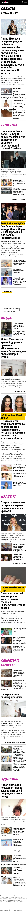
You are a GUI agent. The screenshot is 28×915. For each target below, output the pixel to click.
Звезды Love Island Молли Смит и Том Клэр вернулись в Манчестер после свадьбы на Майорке (19, 114)
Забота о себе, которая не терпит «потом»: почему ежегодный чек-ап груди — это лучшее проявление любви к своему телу (13, 882)
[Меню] (25, 2)
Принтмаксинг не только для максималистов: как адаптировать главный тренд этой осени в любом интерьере (13, 685)
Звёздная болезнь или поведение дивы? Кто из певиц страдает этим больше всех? (19, 281)
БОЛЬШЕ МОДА (19, 391)
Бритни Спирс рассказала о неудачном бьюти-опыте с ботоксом (19, 557)
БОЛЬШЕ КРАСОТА (18, 564)
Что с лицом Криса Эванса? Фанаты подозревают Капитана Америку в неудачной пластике (19, 640)
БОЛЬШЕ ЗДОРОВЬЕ (18, 851)
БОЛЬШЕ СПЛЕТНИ (18, 199)
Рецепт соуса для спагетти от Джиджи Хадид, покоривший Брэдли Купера (19, 262)
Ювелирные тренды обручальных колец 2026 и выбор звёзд (19, 474)
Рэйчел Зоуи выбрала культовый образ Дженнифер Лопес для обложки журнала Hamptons (19, 467)
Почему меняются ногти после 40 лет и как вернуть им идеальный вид (19, 648)
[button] (22, 2)
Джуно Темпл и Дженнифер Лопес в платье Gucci (19, 483)
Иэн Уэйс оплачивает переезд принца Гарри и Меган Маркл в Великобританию (19, 191)
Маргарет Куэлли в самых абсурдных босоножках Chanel (19, 333)
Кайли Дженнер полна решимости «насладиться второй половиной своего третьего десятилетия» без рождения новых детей (13, 104)
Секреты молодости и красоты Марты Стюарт (19, 629)
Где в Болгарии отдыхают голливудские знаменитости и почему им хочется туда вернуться (19, 750)
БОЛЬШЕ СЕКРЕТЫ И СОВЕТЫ (15, 742)
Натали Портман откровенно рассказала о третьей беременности (18, 843)
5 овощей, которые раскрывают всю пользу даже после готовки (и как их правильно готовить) (13, 832)
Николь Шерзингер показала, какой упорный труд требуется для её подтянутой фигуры (19, 548)
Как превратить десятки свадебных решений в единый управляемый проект (19, 674)
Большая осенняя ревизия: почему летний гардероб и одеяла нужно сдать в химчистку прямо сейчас (19, 759)
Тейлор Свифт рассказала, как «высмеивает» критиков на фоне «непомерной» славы (13, 310)
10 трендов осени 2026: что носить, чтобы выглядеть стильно (18, 326)
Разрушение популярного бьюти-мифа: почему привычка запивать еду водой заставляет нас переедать (13, 871)
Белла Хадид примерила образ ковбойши (18, 270)
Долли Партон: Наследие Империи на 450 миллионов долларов (19, 182)
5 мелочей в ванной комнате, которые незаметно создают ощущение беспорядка (19, 768)
